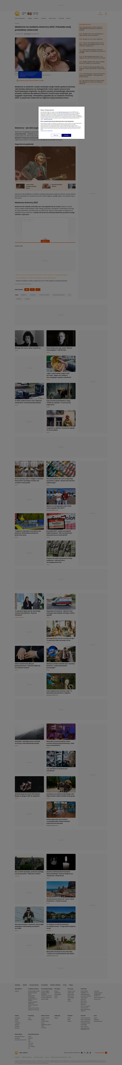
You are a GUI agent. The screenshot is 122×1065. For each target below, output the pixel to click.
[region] (61, 122)
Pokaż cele (56, 135)
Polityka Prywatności (48, 119)
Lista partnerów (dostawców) (47, 130)
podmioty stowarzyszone (64, 112)
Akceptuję (66, 135)
